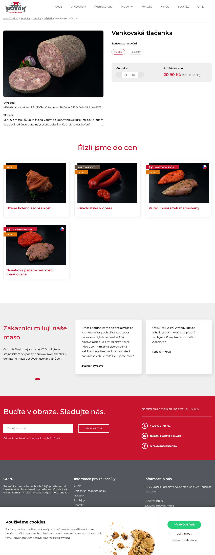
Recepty (79, 495)
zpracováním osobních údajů (44, 438)
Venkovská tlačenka (66, 18)
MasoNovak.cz (10, 18)
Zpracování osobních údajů (90, 490)
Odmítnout (184, 533)
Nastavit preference (184, 540)
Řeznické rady (103, 6)
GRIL (200, 6)
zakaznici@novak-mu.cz (165, 435)
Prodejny (127, 6)
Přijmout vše (184, 524)
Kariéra (165, 6)
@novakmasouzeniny (163, 445)
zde (67, 492)
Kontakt (147, 6)
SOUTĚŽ (183, 6)
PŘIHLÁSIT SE (93, 428)
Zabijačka (49, 18)
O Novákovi (78, 6)
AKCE (59, 6)
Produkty (25, 18)
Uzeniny (37, 18)
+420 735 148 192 (160, 425)
